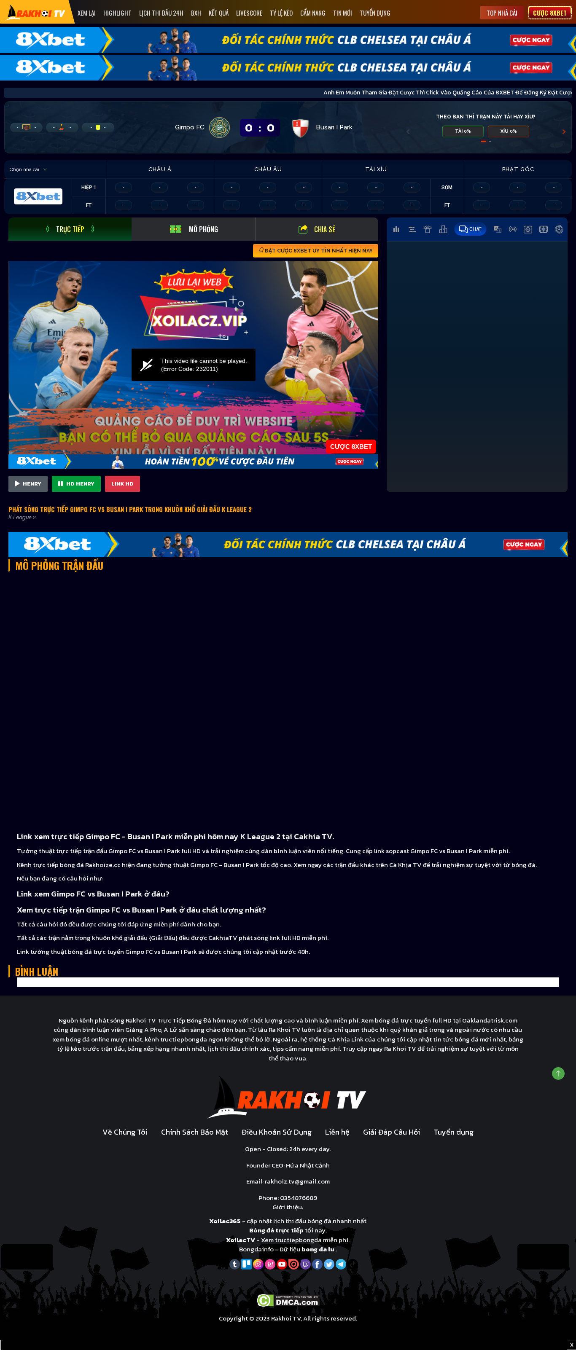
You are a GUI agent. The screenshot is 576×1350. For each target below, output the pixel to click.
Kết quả (219, 12)
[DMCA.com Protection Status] (288, 1299)
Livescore (249, 12)
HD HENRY (79, 484)
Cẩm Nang (313, 12)
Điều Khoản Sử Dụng (277, 1132)
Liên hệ (337, 1132)
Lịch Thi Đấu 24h (161, 12)
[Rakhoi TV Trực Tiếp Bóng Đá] (35, 12)
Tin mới (342, 12)
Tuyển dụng (375, 12)
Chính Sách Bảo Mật (194, 1132)
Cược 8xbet (550, 12)
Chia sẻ (324, 229)
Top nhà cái (502, 12)
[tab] (70, 229)
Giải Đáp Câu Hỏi (391, 1132)
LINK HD (122, 484)
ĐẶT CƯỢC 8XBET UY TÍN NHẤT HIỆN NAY (318, 251)
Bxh (196, 12)
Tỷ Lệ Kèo (281, 12)
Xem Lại (87, 12)
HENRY (31, 484)
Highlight (117, 12)
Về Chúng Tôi (125, 1132)
